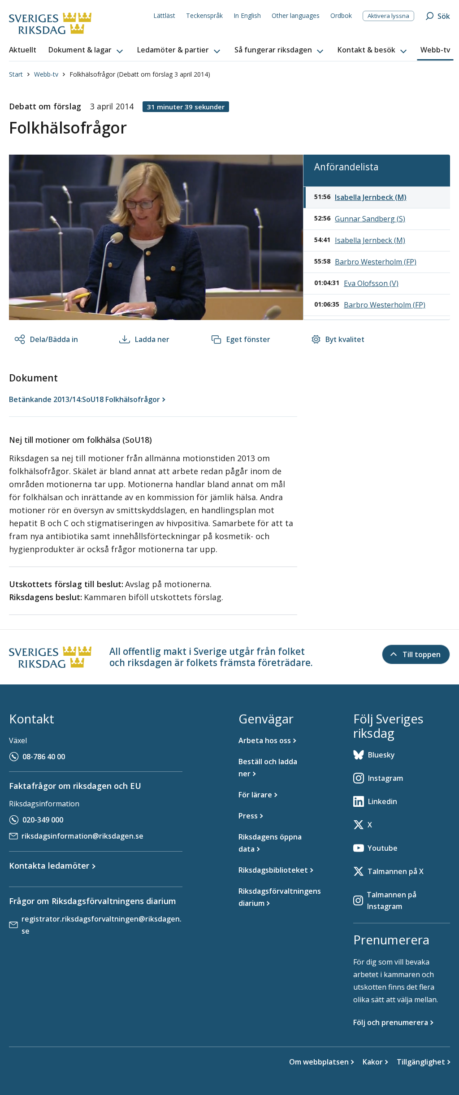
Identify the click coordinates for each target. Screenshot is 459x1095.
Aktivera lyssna (388, 16)
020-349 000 (42, 820)
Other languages (296, 15)
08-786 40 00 (43, 757)
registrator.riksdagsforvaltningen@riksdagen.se (102, 925)
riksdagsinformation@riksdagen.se (82, 836)
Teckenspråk (204, 15)
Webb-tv (46, 74)
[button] (86, 50)
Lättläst (164, 15)
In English (247, 15)
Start (16, 74)
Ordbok (341, 15)
